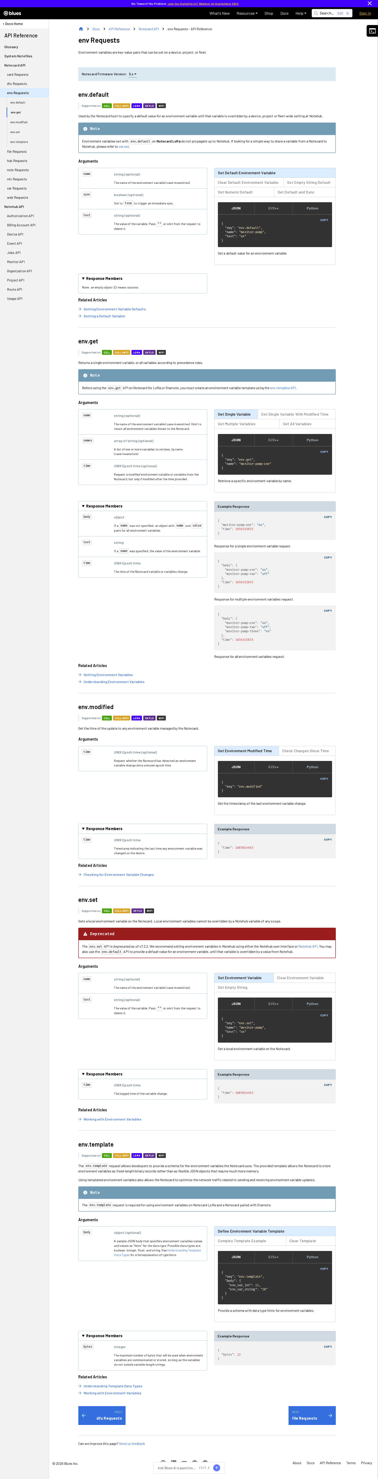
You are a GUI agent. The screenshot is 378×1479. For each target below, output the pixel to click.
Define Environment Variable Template (251, 1231)
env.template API (283, 388)
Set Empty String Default (309, 182)
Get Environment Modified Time (245, 750)
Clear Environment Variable (300, 977)
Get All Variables (297, 423)
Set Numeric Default (235, 192)
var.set (124, 146)
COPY (324, 220)
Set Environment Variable (240, 977)
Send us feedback (132, 1443)
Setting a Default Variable (104, 316)
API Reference (119, 29)
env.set (88, 899)
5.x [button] (131, 74)
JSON (236, 208)
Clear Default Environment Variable (248, 182)
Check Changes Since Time (305, 750)
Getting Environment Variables (108, 675)
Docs (96, 29)
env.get (88, 341)
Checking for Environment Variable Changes (119, 874)
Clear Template (302, 1240)
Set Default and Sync (296, 192)
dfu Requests (109, 1418)
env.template (96, 1144)
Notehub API (308, 946)
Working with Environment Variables (112, 1119)
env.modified (96, 706)
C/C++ (273, 208)
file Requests (304, 1418)
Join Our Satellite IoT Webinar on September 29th (203, 3)
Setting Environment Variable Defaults (115, 309)
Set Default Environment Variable (247, 172)
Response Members (104, 278)
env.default (93, 94)
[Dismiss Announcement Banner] (370, 3)
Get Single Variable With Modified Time (295, 414)
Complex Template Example (242, 1240)
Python (312, 208)
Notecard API (149, 29)
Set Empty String (233, 987)
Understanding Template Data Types (113, 1386)
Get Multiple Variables (237, 423)
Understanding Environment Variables (114, 682)
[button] (247, 13)
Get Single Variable (234, 414)
